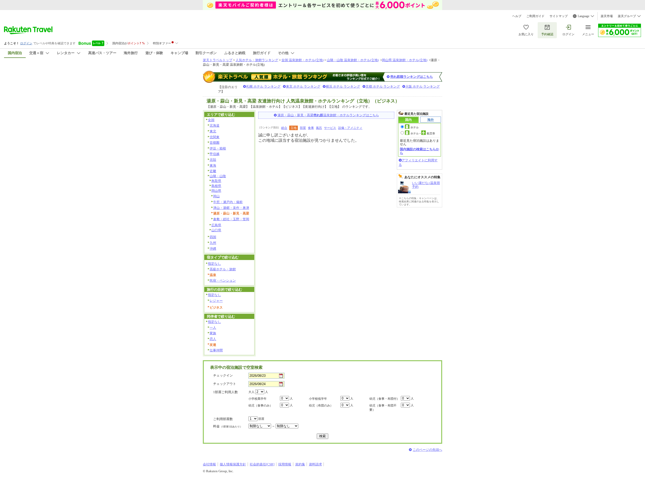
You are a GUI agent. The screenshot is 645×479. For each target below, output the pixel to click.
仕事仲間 (216, 350)
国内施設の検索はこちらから (419, 151)
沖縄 (213, 248)
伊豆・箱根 (218, 148)
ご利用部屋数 (223, 419)
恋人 (213, 339)
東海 (213, 165)
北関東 (214, 137)
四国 (213, 237)
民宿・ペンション (223, 280)
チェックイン (223, 375)
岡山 (216, 196)
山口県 (216, 230)
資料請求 (315, 464)
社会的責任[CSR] (262, 464)
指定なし (214, 264)
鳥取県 (216, 181)
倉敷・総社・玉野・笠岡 (231, 219)
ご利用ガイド (535, 16)
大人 (251, 392)
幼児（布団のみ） (321, 405)
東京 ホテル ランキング (303, 86)
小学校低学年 (318, 398)
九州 (213, 243)
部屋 (303, 128)
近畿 (213, 171)
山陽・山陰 (218, 176)
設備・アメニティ (350, 128)
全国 (211, 120)
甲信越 (214, 154)
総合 (284, 128)
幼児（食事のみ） (260, 405)
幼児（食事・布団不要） (383, 408)
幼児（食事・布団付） (384, 398)
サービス (330, 128)
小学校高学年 (257, 398)
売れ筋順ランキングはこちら (411, 77)
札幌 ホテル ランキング (263, 86)
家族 (213, 333)
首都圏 (214, 142)
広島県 (216, 225)
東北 (213, 131)
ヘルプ (516, 16)
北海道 (214, 125)
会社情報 (209, 464)
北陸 (213, 160)
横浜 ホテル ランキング (343, 86)
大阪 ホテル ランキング (422, 86)
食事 (311, 128)
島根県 (216, 186)
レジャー (216, 301)
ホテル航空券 (422, 133)
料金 (227, 426)
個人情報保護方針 (233, 464)
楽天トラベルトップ (217, 60)
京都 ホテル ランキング (383, 86)
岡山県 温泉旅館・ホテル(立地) (404, 60)
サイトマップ (559, 16)
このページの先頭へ (427, 450)
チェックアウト (224, 384)
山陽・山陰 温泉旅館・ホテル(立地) (353, 60)
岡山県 (216, 191)
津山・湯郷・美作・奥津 (231, 208)
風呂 (319, 128)
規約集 (300, 464)
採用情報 (284, 464)
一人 (213, 327)
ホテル (414, 127)
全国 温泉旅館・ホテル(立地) (302, 60)
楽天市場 (607, 16)
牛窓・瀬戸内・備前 (228, 202)
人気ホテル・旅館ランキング (257, 60)
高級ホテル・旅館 (223, 269)
